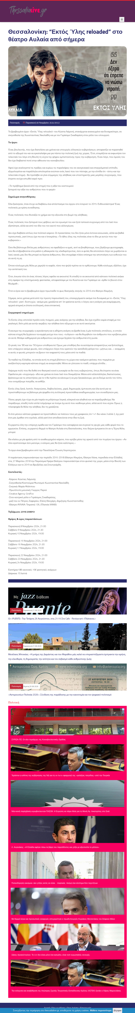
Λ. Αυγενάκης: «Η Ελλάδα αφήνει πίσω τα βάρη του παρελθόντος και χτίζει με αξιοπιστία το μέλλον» (55, 847)
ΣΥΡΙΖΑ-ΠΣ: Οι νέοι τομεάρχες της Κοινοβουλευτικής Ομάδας (39, 739)
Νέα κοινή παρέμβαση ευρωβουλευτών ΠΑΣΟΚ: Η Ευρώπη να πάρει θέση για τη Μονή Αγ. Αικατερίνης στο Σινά (60, 811)
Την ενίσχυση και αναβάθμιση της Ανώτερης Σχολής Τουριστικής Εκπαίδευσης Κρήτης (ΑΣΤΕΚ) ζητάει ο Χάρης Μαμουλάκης (66, 990)
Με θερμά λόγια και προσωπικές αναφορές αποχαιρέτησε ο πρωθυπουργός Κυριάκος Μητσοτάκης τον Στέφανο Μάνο (63, 918)
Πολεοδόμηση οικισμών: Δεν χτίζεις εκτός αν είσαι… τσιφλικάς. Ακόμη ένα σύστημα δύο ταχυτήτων (55, 883)
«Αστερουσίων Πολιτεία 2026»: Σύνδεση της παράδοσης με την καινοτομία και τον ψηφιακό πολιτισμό (59, 694)
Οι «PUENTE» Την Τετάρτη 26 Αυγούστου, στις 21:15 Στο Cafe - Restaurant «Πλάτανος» (52, 618)
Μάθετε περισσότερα (100, 1010)
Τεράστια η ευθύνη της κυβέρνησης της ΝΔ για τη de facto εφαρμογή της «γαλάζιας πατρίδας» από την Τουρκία (61, 775)
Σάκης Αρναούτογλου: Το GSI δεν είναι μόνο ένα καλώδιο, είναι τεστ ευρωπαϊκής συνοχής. (51, 954)
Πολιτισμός (15, 122)
